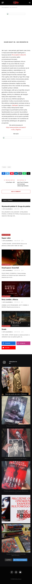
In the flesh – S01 (10, 182)
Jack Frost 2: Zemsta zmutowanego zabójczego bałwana (22, 184)
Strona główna (5, 7)
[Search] (29, 2)
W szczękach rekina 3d (19, 55)
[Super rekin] (16, 228)
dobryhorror (16, 368)
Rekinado (15, 105)
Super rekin (6, 238)
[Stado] (16, 319)
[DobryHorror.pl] (16, 2)
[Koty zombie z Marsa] (16, 289)
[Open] (16, 381)
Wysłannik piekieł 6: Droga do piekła (16, 206)
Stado (4, 329)
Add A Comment (16, 191)
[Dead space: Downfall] (16, 257)
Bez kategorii (6, 234)
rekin (9, 167)
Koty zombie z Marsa (10, 300)
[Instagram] (28, 393)
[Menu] (3, 2)
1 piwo (4, 167)
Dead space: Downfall (10, 268)
